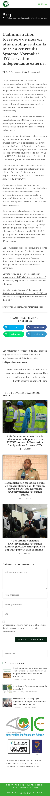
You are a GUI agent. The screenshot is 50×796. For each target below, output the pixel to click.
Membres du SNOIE (29, 788)
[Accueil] (4, 18)
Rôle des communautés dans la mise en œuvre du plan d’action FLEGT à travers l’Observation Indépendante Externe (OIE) (25, 441)
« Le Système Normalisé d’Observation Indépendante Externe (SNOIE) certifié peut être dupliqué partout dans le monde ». (25, 545)
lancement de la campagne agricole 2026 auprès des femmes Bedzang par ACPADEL (29, 701)
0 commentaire (29, 679)
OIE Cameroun (13, 72)
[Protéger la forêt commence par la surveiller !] (7, 688)
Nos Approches (14, 785)
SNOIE (41, 307)
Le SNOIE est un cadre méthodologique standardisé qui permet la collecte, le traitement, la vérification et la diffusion (23, 763)
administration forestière (26, 307)
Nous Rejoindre (33, 785)
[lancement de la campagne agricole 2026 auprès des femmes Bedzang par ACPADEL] (7, 702)
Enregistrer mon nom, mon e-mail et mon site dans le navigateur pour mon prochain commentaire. (24, 628)
